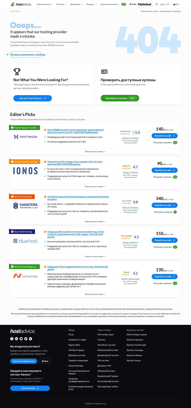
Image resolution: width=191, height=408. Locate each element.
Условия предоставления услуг (80, 387)
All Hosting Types (106, 334)
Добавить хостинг (76, 355)
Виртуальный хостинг (108, 350)
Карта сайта (74, 345)
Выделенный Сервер (108, 376)
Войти (45, 361)
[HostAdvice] (21, 4)
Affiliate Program (76, 350)
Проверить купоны (120, 98)
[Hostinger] (25, 136)
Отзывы (60, 4)
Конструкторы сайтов (108, 386)
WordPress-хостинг (107, 345)
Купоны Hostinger (135, 350)
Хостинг (101, 339)
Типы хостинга (43, 4)
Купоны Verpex (134, 360)
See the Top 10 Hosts (30, 98)
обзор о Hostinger (130, 138)
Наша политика (75, 365)
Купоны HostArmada (136, 345)
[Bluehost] (25, 240)
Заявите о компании (78, 360)
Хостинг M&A (28, 388)
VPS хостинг (103, 360)
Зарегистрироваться (24, 361)
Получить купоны (165, 142)
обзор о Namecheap (130, 279)
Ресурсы (90, 4)
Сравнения (75, 4)
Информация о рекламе (170, 11)
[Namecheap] (25, 275)
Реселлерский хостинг (108, 381)
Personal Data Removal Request (78, 372)
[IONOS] (25, 170)
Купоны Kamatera (135, 339)
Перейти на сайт (163, 135)
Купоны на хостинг (113, 4)
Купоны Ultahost (134, 355)
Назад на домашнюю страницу (26, 54)
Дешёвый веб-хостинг (108, 355)
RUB (165, 4)
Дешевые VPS (104, 365)
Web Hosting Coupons (137, 334)
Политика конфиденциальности (78, 379)
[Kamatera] (25, 205)
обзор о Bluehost (130, 242)
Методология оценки (150, 11)
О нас (71, 334)
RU (177, 4)
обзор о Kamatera (130, 207)
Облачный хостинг (106, 371)
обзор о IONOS (130, 172)
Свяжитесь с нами (77, 339)
